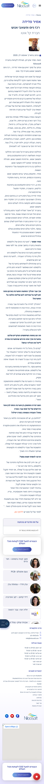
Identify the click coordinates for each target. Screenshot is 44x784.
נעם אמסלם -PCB (19, 572)
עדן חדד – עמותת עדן (18, 584)
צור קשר (39, 703)
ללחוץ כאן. (18, 512)
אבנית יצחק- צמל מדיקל (16, 622)
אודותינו (39, 698)
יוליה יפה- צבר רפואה (18, 610)
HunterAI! (15, 678)
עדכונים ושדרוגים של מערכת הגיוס (30, 678)
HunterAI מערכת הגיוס (34, 676)
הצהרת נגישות (37, 706)
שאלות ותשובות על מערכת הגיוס (31, 692)
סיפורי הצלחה (37, 695)
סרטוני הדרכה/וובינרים (34, 689)
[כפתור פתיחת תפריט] (40, 5)
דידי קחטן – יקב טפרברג (17, 597)
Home (38, 15)
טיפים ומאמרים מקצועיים (33, 687)
